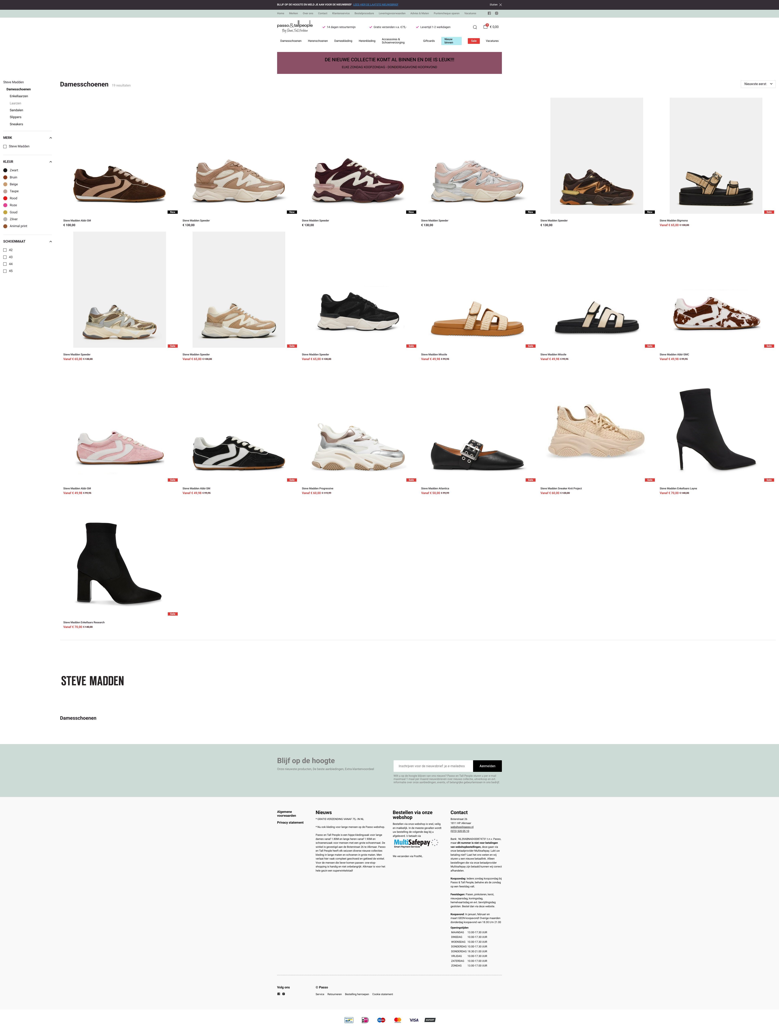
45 (11, 271)
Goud (13, 212)
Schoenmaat (14, 241)
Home (280, 13)
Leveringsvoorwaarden (392, 13)
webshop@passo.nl (462, 827)
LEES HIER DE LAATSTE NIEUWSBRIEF (375, 4)
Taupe (14, 191)
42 (11, 250)
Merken (293, 13)
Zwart (14, 170)
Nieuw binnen (448, 41)
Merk (7, 138)
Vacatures (470, 13)
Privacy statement (290, 822)
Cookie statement (382, 994)
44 (11, 264)
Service (320, 994)
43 (11, 257)
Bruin (13, 177)
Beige (14, 184)
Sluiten (494, 4)
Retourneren (334, 994)
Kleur (8, 162)
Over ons (308, 13)
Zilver (14, 219)
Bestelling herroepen (357, 994)
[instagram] (497, 14)
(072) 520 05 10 (460, 831)
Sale (474, 41)
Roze (13, 205)
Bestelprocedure (364, 13)
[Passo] (295, 27)
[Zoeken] (475, 27)
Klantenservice (341, 13)
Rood (13, 198)
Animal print (18, 226)
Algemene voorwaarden (286, 813)
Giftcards (429, 41)
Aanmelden (487, 766)
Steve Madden (19, 146)
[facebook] (489, 14)
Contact (322, 13)
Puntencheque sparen (446, 13)
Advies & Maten (419, 13)
